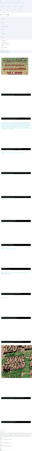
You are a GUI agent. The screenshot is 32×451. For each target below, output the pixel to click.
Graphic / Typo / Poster (5, 26)
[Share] (1, 449)
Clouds (3, 45)
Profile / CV (4, 40)
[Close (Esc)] (0, 449)
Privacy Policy (5, 437)
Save (0, 448)
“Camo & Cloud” (4, 33)
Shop (2, 37)
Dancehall (7, 52)
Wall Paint (3, 22)
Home (1, 52)
